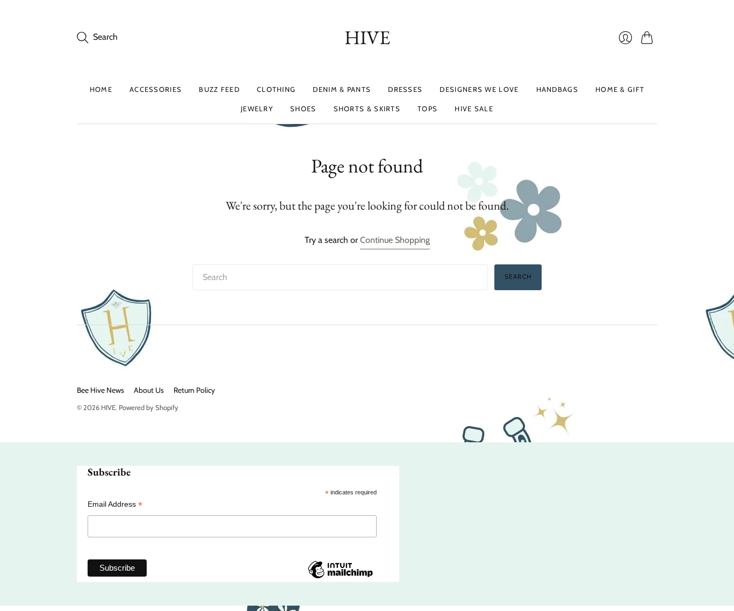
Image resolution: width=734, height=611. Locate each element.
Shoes (303, 108)
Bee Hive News (100, 390)
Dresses (405, 89)
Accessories (155, 89)
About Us (149, 390)
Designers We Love (479, 89)
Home (101, 89)
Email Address (115, 504)
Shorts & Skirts (367, 108)
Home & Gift (619, 89)
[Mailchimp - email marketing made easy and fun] (340, 577)
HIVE (367, 37)
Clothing (276, 89)
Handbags (557, 89)
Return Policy (194, 390)
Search (518, 276)
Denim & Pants (342, 89)
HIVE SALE (474, 108)
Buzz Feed (219, 89)
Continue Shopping (395, 240)
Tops (427, 108)
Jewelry (257, 108)
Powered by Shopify (148, 407)
